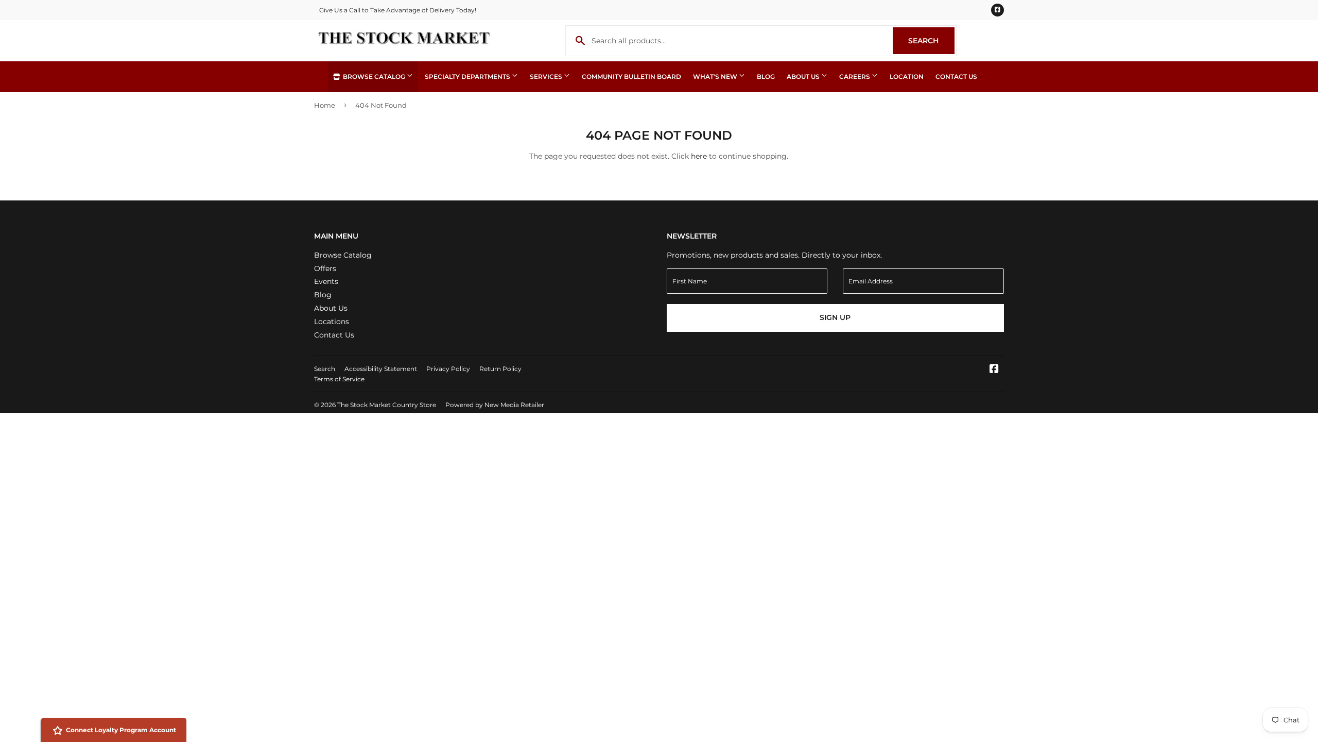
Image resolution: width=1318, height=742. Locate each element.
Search (931, 40)
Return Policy (500, 369)
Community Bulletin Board (631, 76)
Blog (766, 76)
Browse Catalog (374, 76)
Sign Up (835, 317)
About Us (804, 76)
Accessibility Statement (380, 369)
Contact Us (956, 76)
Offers (325, 268)
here (699, 156)
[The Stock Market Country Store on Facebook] (994, 370)
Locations (331, 321)
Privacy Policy (448, 369)
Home (324, 105)
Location (907, 76)
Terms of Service (339, 379)
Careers (855, 76)
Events (326, 281)
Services (547, 76)
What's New (716, 76)
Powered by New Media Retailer (494, 405)
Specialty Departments (468, 76)
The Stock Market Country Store (386, 405)
